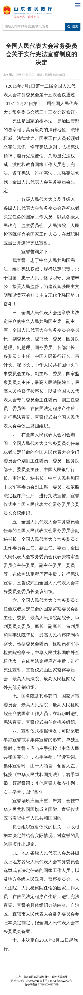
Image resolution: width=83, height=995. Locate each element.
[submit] (72, 27)
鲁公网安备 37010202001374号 (42, 984)
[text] (34, 27)
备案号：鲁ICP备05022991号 (56, 980)
